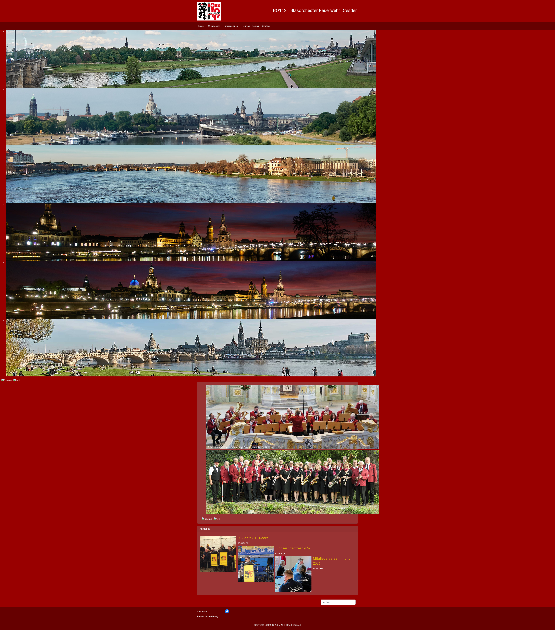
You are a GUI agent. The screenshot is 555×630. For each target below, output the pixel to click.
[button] (202, 26)
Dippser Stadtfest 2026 (293, 548)
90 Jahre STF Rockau (254, 538)
